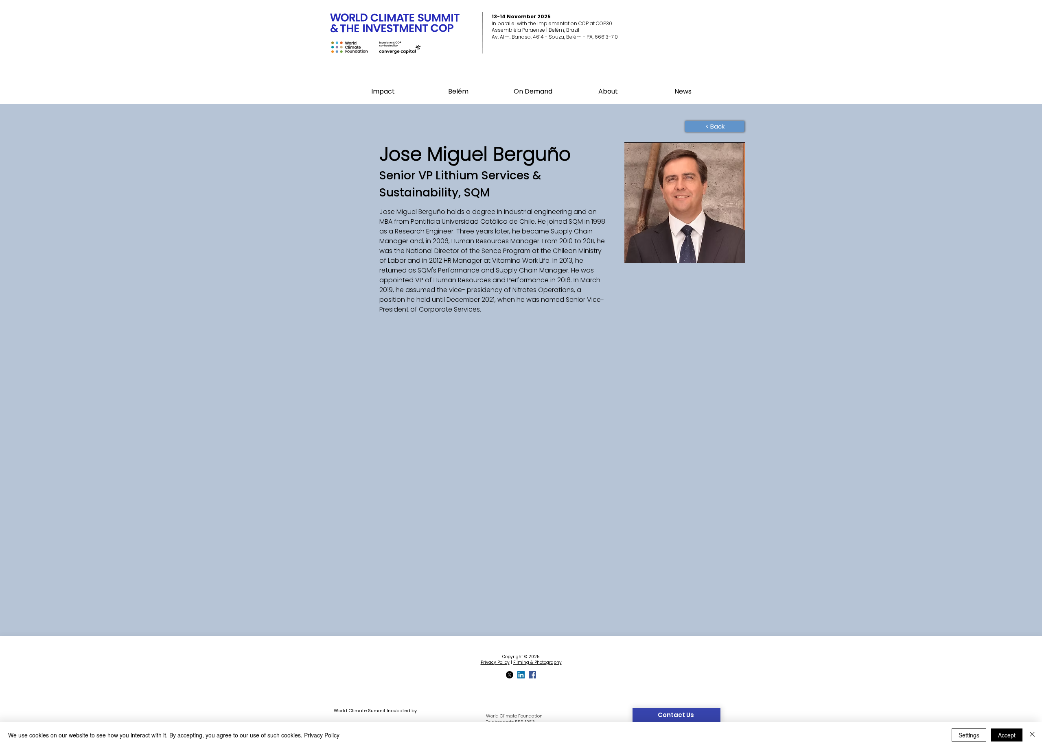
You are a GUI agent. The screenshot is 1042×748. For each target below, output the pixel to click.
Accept (1007, 735)
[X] (509, 674)
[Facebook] (532, 674)
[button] (458, 91)
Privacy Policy (495, 662)
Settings (969, 735)
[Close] (1032, 734)
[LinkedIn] (521, 674)
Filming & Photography (537, 662)
